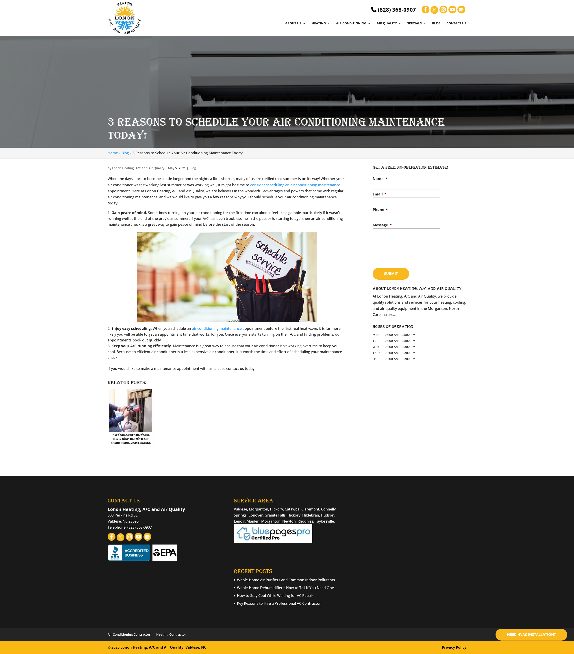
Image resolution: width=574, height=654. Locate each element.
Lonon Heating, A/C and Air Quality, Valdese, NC (163, 647)
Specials (414, 23)
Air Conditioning (351, 23)
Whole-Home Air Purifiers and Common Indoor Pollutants (286, 579)
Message (382, 225)
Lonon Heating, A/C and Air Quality (138, 168)
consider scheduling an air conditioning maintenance (295, 184)
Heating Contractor (171, 634)
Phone (380, 209)
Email (380, 194)
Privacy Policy (454, 647)
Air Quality (387, 23)
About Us (293, 23)
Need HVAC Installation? (531, 634)
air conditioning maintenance (217, 328)
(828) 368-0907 (396, 9)
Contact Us (456, 23)
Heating (319, 23)
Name (380, 178)
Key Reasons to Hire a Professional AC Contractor (279, 603)
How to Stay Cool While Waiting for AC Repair (275, 595)
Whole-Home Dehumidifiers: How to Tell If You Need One (285, 587)
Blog (436, 23)
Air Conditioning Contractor (129, 634)
